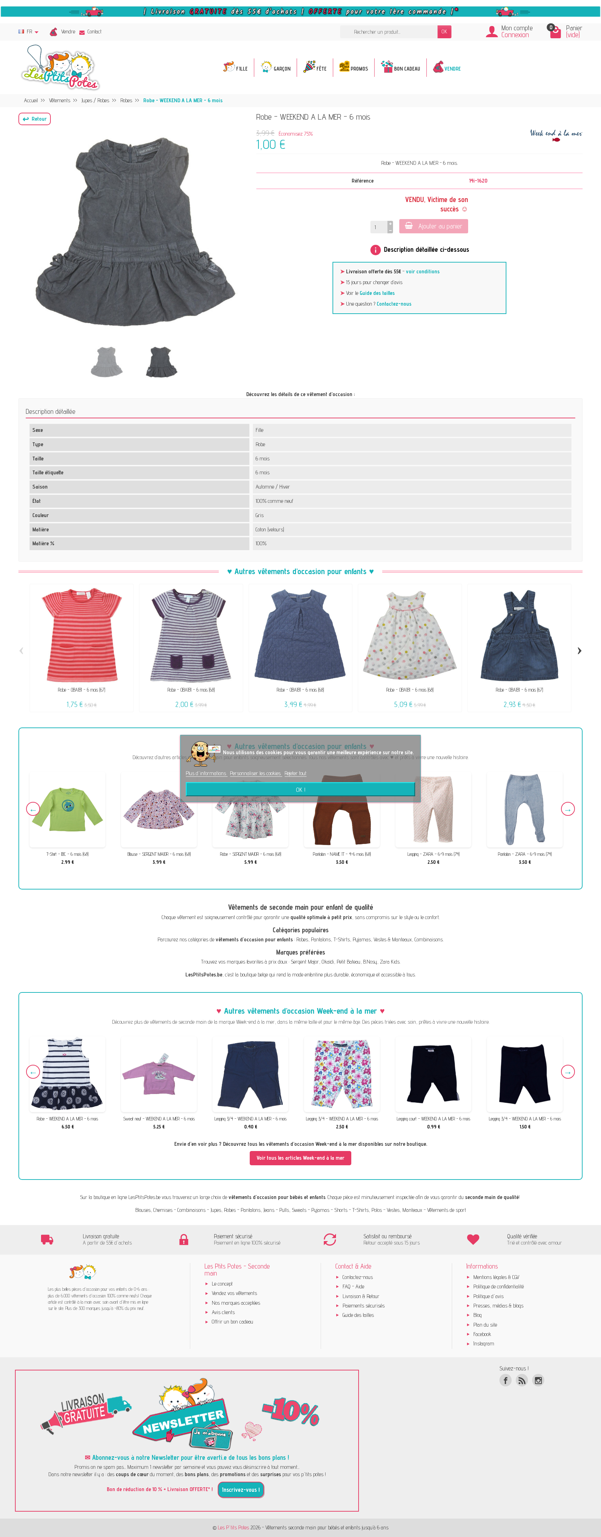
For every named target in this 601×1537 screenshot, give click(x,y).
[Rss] (522, 1380)
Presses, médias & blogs (498, 1305)
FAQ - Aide (353, 1286)
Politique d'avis (488, 1296)
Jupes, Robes (223, 1210)
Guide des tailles (377, 293)
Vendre (68, 31)
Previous (33, 809)
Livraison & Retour (361, 1296)
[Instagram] (538, 1380)
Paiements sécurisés (364, 1305)
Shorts (340, 1210)
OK (444, 31)
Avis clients (223, 1312)
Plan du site (485, 1324)
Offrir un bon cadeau (232, 1321)
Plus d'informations (206, 773)
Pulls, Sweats (292, 1210)
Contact (95, 31)
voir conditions (423, 271)
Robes (302, 939)
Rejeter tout (295, 773)
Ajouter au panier (440, 226)
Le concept (222, 1283)
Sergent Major (305, 961)
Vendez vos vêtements (234, 1293)
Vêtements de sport (446, 1210)
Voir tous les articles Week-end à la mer (300, 1157)
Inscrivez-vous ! (241, 1489)
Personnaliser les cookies (256, 773)
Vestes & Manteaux (393, 939)
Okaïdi (328, 961)
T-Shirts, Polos (367, 1210)
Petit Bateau (348, 961)
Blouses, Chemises (154, 1210)
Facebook (482, 1334)
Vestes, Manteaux (404, 1210)
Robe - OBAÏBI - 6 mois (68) (191, 690)
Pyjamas (362, 939)
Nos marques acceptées (236, 1302)
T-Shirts (342, 939)
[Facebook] (505, 1380)
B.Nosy (370, 961)
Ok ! (300, 789)
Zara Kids (390, 961)
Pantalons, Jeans (257, 1210)
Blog (477, 1315)
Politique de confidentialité (498, 1286)
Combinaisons (429, 939)
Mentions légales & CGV (496, 1277)
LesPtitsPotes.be (144, 1197)
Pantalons (321, 939)
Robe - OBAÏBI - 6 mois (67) (81, 690)
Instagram (483, 1343)
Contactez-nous (394, 303)
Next (568, 809)
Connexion (515, 34)
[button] (34, 119)
